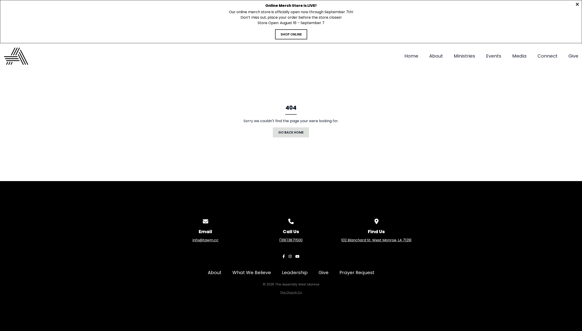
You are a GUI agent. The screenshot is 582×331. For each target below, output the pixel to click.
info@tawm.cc (205, 240)
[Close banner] (577, 5)
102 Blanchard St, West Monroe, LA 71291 (376, 240)
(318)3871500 (291, 240)
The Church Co (291, 292)
